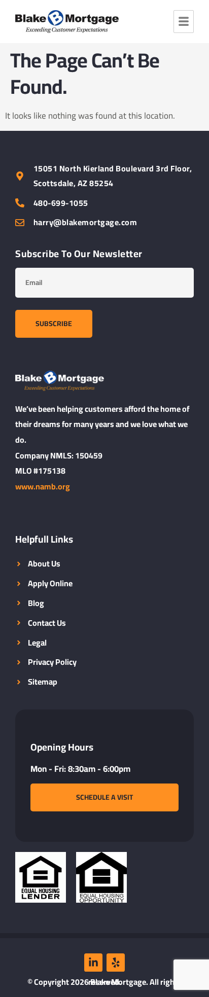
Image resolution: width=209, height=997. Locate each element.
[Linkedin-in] (93, 962)
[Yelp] (116, 962)
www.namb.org (42, 486)
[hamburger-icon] (183, 21)
